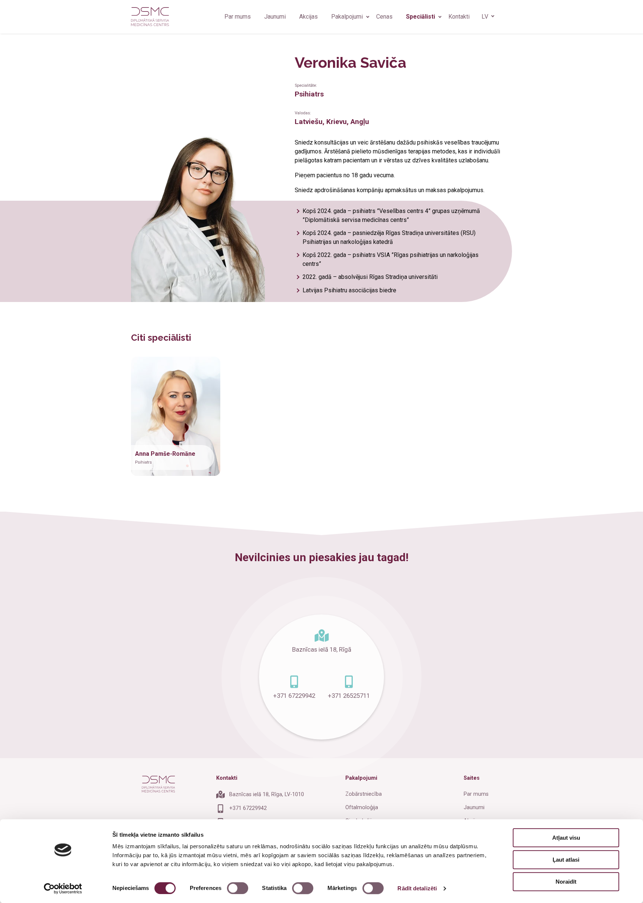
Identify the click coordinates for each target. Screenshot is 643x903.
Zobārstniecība (363, 794)
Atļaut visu (566, 837)
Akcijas (308, 16)
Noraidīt (566, 881)
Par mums (237, 16)
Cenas (384, 16)
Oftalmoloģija (361, 807)
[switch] (237, 888)
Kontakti (459, 16)
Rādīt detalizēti (417, 888)
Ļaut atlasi (566, 859)
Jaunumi (275, 16)
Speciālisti (420, 16)
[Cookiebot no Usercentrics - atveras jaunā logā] (63, 888)
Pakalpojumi (347, 16)
